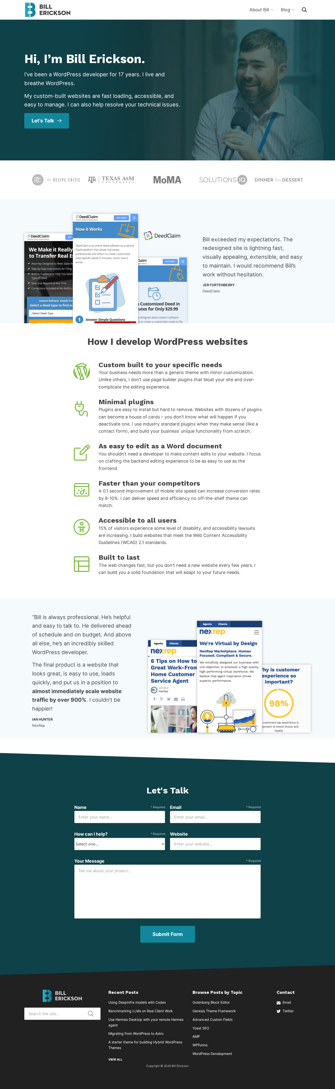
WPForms (200, 1045)
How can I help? (119, 834)
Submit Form (168, 934)
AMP (196, 1036)
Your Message (167, 861)
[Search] (304, 10)
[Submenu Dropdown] (272, 10)
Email (215, 807)
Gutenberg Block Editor (211, 1002)
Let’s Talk (43, 121)
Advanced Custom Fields (212, 1019)
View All (115, 1059)
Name (119, 807)
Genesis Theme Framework (214, 1011)
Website (179, 834)
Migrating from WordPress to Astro (136, 1033)
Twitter (288, 1011)
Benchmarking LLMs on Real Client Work (140, 1011)
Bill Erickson (47, 10)
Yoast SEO (201, 1028)
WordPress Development (212, 1053)
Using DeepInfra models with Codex (137, 1002)
